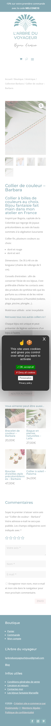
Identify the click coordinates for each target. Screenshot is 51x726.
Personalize (26, 378)
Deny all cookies (26, 372)
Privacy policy (25, 383)
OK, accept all (26, 367)
